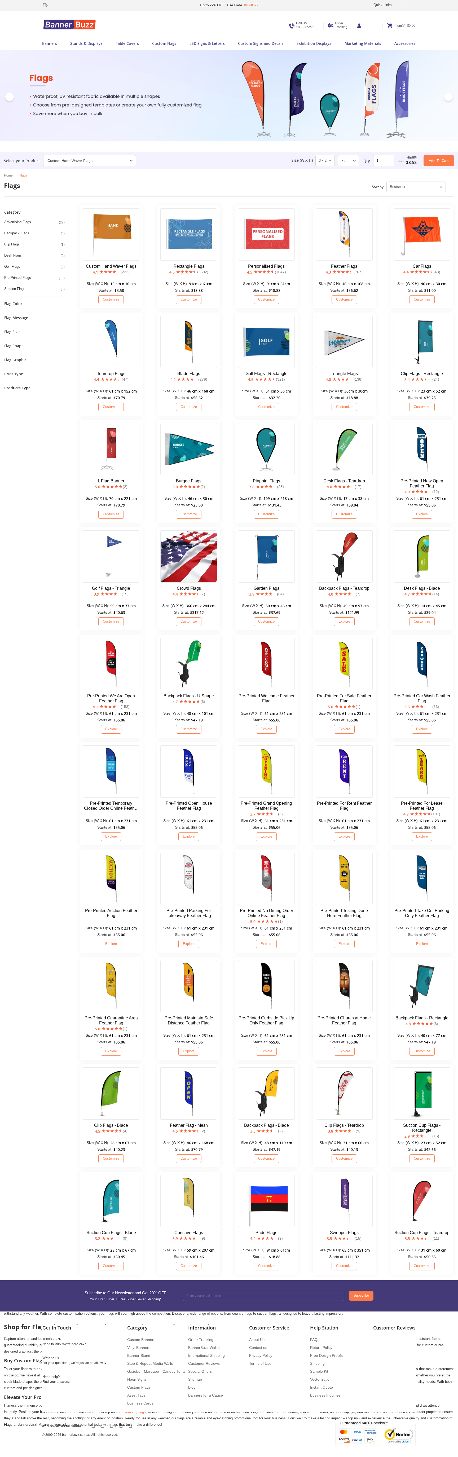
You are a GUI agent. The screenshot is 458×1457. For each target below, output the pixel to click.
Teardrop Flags (111, 373)
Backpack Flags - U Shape (189, 696)
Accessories (404, 43)
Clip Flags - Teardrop (344, 1125)
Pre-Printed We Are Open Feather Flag (111, 698)
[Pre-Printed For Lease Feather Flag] (422, 771)
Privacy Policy (260, 1355)
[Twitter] (102, 1426)
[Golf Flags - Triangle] (111, 556)
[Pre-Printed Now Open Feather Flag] (422, 449)
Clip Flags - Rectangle (422, 373)
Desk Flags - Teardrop (344, 481)
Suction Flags (34, 289)
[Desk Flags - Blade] (422, 556)
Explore (422, 514)
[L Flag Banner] (111, 449)
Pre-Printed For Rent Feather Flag (344, 806)
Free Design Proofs (326, 1355)
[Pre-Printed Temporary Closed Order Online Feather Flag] (111, 771)
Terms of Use (260, 1363)
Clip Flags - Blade (111, 1125)
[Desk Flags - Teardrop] (344, 449)
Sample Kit (319, 1371)
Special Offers (200, 1371)
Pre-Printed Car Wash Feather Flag (422, 698)
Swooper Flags (344, 1232)
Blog (192, 1387)
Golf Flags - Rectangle (266, 373)
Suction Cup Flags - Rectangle (422, 1128)
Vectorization (321, 1379)
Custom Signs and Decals (260, 43)
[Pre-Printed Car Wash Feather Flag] (422, 664)
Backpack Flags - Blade (266, 1125)
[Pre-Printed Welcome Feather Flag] (266, 664)
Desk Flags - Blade (422, 588)
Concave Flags (188, 1232)
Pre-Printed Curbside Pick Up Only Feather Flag (266, 1020)
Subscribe (361, 1295)
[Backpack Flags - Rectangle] (422, 986)
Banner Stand (138, 1355)
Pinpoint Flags (266, 481)
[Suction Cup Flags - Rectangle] (422, 1093)
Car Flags (422, 266)
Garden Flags (266, 588)
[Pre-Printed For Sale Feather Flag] (344, 664)
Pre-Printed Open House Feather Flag (189, 806)
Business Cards (140, 1403)
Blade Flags (188, 373)
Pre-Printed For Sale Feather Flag (344, 698)
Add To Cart (439, 161)
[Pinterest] (121, 1426)
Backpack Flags (34, 233)
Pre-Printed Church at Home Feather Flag (344, 1020)
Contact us (258, 1347)
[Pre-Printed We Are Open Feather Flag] (111, 664)
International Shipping (206, 1355)
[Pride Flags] (266, 1201)
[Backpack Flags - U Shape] (188, 664)
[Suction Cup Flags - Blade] (111, 1201)
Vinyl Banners (138, 1347)
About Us (257, 1339)
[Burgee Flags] (188, 449)
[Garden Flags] (266, 556)
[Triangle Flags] (344, 342)
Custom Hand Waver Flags (70, 161)
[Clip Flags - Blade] (111, 1093)
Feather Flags (344, 266)
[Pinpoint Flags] (266, 449)
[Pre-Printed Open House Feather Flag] (188, 771)
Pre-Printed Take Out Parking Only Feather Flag (421, 913)
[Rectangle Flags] (188, 234)
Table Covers (127, 43)
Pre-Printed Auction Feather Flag (111, 913)
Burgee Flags (188, 481)
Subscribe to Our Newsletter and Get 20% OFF (125, 1296)
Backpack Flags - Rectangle (421, 1018)
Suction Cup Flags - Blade (111, 1232)
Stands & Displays (86, 43)
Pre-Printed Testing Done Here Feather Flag (344, 913)
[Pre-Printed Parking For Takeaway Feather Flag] (188, 879)
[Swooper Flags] (344, 1201)
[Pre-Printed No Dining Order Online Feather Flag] (266, 879)
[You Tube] (112, 1426)
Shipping (317, 1363)
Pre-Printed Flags (34, 278)
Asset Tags (136, 1395)
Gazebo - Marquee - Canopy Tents (156, 1371)
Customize (111, 299)
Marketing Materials (363, 43)
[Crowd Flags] (188, 556)
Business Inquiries (325, 1395)
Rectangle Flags (188, 266)
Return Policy (321, 1347)
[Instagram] (130, 1426)
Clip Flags (34, 244)
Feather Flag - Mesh (189, 1125)
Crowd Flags (189, 588)
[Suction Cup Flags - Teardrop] (422, 1201)
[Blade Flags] (188, 342)
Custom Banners (141, 1339)
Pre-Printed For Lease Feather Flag (422, 806)
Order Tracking (341, 25)
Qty (366, 160)
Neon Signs (137, 1379)
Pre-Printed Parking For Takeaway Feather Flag (188, 913)
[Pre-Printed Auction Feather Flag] (111, 879)
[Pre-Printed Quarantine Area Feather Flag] (111, 986)
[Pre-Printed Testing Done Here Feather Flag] (344, 879)
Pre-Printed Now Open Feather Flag (421, 483)
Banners (49, 43)
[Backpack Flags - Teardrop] (344, 556)
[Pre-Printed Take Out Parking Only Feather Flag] (422, 879)
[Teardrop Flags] (111, 342)
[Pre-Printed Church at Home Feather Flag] (344, 986)
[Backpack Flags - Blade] (266, 1093)
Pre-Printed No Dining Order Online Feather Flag (266, 913)
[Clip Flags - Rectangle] (422, 342)
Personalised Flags (266, 266)
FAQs (314, 1339)
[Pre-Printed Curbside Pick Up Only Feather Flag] (266, 986)
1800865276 (305, 25)
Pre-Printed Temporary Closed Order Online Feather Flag (111, 806)
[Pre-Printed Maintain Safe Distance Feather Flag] (188, 986)
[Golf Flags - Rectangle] (266, 342)
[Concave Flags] (188, 1201)
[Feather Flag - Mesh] (188, 1093)
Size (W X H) (302, 160)
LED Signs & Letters (207, 43)
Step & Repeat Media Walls (150, 1363)
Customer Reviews (204, 1363)
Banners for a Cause (205, 1395)
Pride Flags (266, 1232)
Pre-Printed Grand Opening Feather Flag (266, 806)
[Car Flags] (422, 234)
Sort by (378, 186)
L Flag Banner (111, 481)
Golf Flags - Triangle (111, 588)
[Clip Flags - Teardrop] (344, 1093)
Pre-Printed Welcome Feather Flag (266, 698)
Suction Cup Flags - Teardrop (422, 1232)
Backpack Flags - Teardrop (344, 588)
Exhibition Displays (314, 43)
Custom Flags (164, 43)
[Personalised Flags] (266, 234)
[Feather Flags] (344, 234)
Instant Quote (321, 1387)
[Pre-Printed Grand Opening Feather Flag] (266, 771)
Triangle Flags (344, 373)
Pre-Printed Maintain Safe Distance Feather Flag (189, 1020)
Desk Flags (34, 255)
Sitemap (195, 1379)
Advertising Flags (34, 222)
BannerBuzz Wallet (204, 1347)
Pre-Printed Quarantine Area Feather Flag (111, 1020)
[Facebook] (93, 1426)
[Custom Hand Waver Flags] (111, 234)
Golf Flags (34, 267)
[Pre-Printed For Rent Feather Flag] (344, 771)
